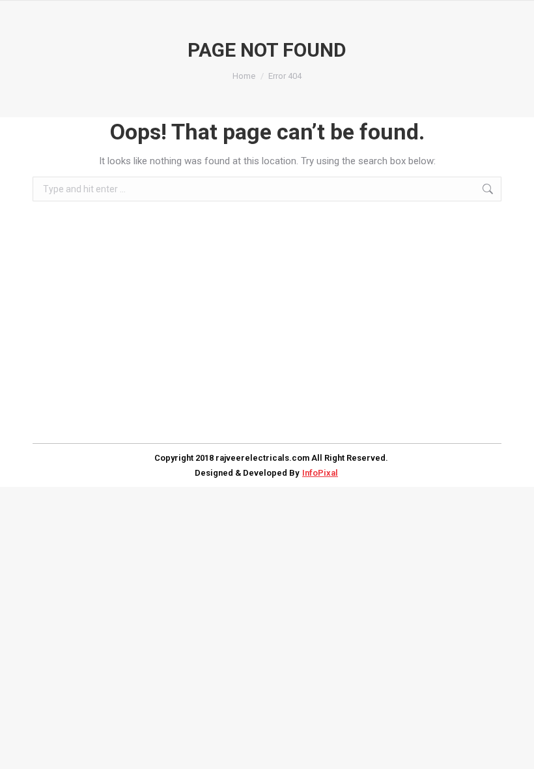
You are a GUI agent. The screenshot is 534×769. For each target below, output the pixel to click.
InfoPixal (320, 473)
